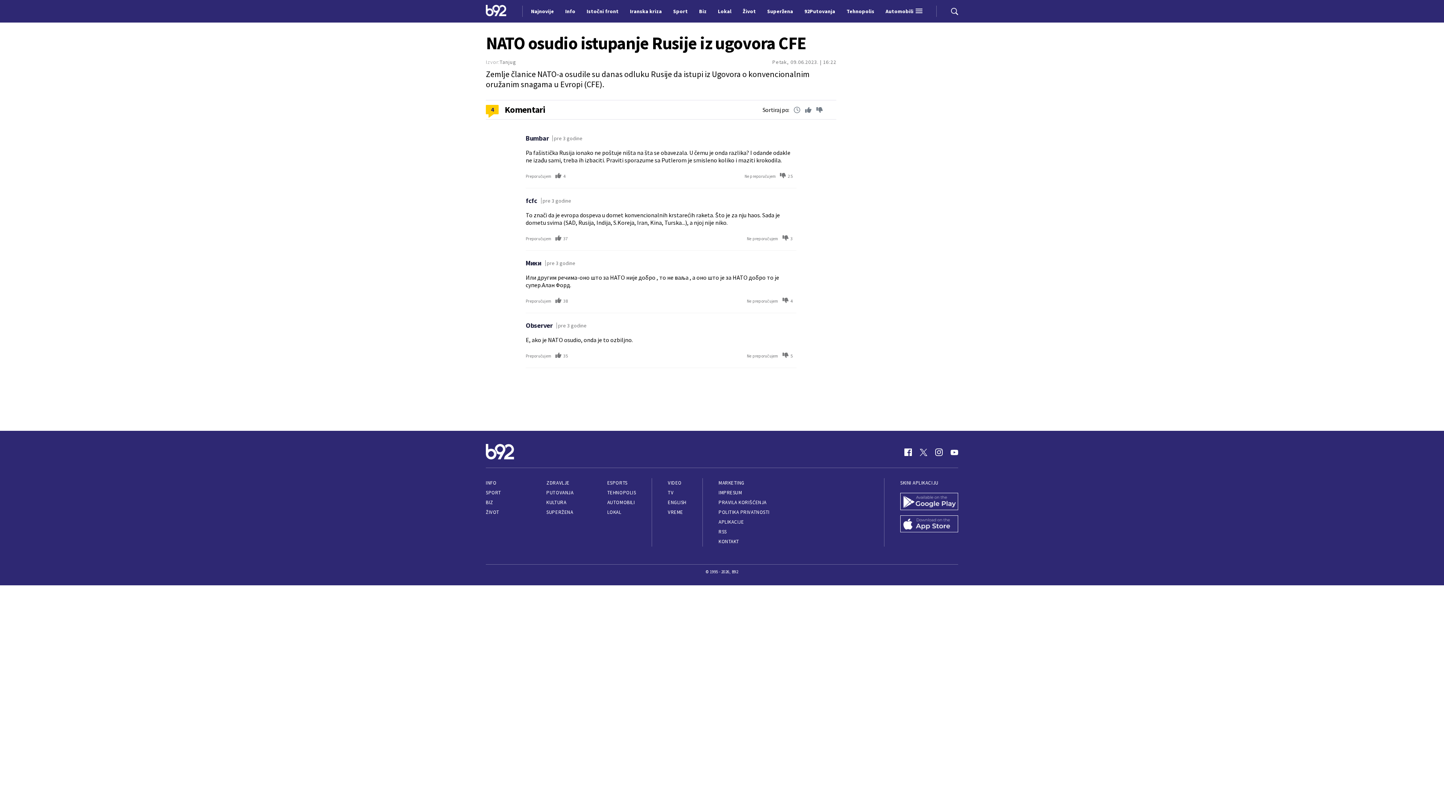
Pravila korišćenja (743, 502)
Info (491, 483)
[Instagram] (939, 452)
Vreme (675, 512)
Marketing (732, 483)
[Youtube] (954, 452)
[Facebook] (908, 452)
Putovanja (559, 492)
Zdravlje (557, 483)
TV (670, 492)
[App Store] (929, 524)
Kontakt (729, 541)
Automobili (621, 502)
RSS (723, 532)
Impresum (730, 492)
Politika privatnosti (744, 512)
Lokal (614, 512)
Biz (489, 502)
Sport (493, 492)
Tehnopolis (621, 492)
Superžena (559, 512)
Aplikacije (731, 522)
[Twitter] (923, 452)
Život (492, 512)
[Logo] (496, 11)
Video (675, 483)
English (677, 502)
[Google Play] (929, 502)
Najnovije (542, 11)
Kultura (556, 502)
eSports (617, 483)
